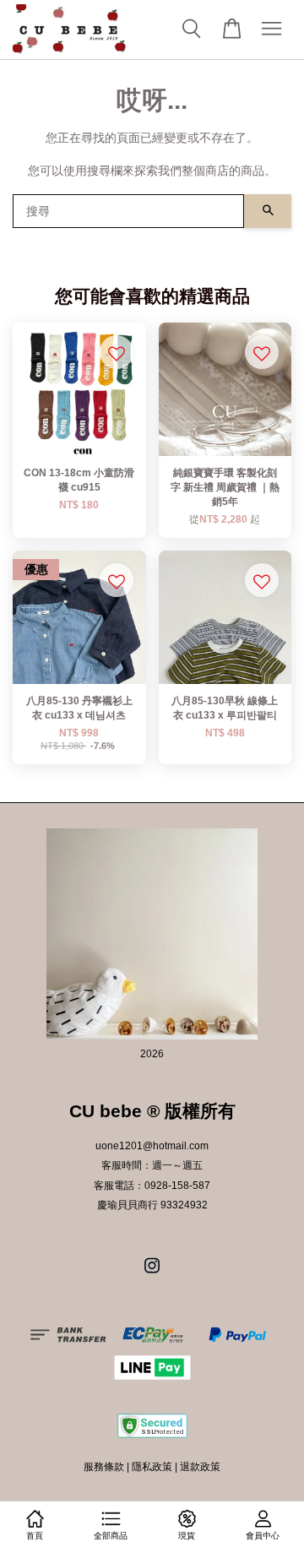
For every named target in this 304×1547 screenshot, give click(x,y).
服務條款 (104, 1467)
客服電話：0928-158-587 (152, 1185)
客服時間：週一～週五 (152, 1165)
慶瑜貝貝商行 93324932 (152, 1205)
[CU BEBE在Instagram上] (152, 1274)
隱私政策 (152, 1467)
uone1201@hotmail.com (152, 1146)
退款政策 (200, 1467)
